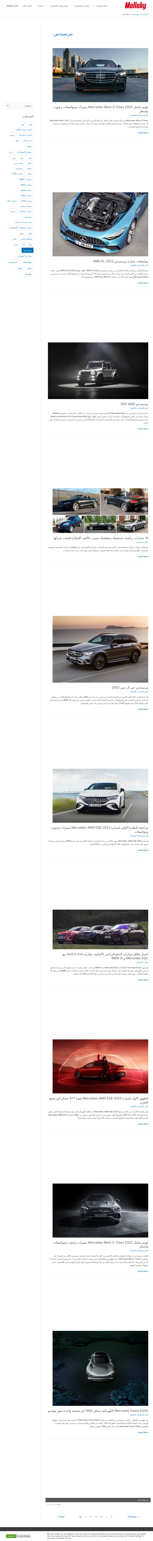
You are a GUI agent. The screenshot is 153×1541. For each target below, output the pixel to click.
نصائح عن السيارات (81, 6)
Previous (133, 1516)
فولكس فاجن (26, 239)
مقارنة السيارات (141, 542)
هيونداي (28, 274)
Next (60, 1516)
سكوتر (29, 163)
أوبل (30, 125)
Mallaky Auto (13, 6)
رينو (14, 158)
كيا (30, 244)
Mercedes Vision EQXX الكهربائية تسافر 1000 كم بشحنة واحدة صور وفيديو (98, 1411)
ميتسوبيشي (12, 262)
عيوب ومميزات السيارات (20, 227)
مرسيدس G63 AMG (134, 404)
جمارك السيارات (24, 152)
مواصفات (26, 262)
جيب (10, 152)
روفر (22, 158)
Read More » (142, 132)
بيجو (17, 140)
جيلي (30, 158)
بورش (12, 135)
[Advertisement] (98, 168)
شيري (13, 211)
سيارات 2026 (26, 201)
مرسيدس (28, 250)
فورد (30, 233)
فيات (14, 239)
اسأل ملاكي (27, 6)
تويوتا (29, 146)
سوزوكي (19, 168)
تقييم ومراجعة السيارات (138, 115)
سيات (29, 173)
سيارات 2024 (26, 190)
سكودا (29, 168)
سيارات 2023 (26, 185)
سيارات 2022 (25, 179)
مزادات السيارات (24, 256)
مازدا (16, 244)
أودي (22, 124)
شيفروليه (28, 217)
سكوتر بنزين (18, 163)
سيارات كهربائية (26, 211)
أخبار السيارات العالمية (139, 265)
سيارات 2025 (26, 195)
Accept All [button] (11, 1536)
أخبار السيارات (101, 6)
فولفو (21, 233)
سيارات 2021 (17, 173)
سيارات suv (12, 201)
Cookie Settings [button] (24, 1536)
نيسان (29, 268)
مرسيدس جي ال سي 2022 (130, 687)
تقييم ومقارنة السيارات (59, 6)
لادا (23, 245)
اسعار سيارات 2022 (24, 130)
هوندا (20, 268)
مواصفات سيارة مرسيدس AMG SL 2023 (120, 261)
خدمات (41, 6)
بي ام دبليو (28, 140)
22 (80, 1516)
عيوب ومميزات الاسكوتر (23, 222)
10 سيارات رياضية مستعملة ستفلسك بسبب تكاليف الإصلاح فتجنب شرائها (101, 538)
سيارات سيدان (26, 206)
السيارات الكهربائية (25, 135)
